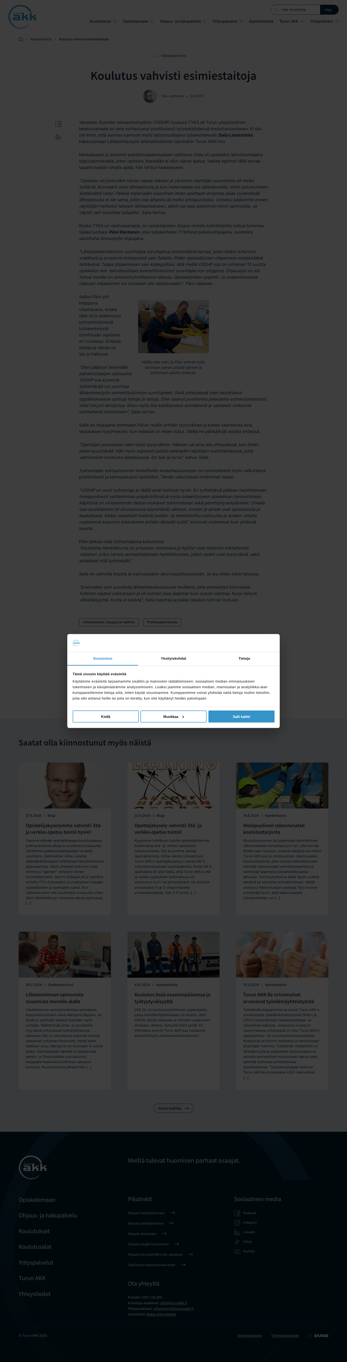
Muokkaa (170, 716)
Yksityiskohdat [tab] (173, 659)
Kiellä (105, 716)
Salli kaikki (241, 716)
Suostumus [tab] (103, 659)
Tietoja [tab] (244, 659)
